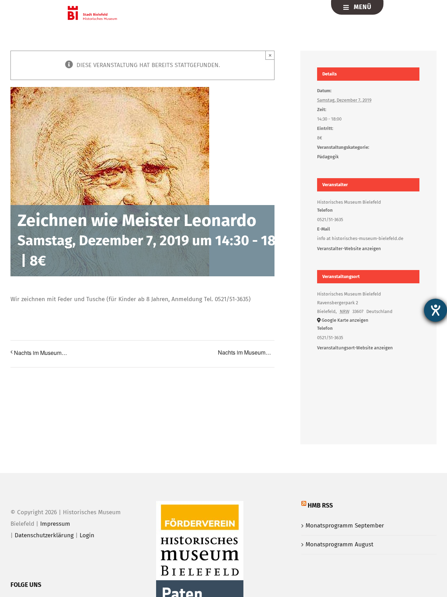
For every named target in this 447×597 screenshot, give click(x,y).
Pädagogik (328, 156)
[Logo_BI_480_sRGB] (92, 9)
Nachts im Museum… (40, 353)
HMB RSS (320, 505)
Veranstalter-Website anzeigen (349, 248)
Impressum (55, 523)
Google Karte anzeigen (345, 320)
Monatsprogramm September (345, 525)
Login (87, 535)
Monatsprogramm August (339, 544)
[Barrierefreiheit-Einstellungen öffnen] (435, 310)
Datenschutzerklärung (44, 535)
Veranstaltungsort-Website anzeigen (355, 347)
